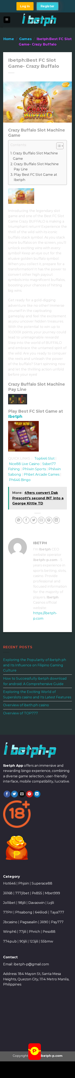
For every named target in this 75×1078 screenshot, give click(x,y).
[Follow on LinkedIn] (37, 794)
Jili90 (44, 922)
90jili (23, 941)
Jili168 (7, 893)
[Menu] (7, 19)
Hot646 (9, 883)
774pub (10, 941)
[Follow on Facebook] (7, 794)
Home (8, 39)
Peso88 (49, 932)
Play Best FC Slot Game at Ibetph (35, 177)
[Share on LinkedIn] (56, 520)
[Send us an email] (22, 794)
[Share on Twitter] (33, 520)
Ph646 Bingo (20, 480)
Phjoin (23, 883)
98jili (22, 903)
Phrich (34, 932)
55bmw (47, 941)
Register (48, 6)
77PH (7, 912)
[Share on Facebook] (26, 520)
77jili (22, 932)
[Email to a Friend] (41, 520)
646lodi (41, 912)
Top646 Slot (44, 458)
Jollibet (9, 903)
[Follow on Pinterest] (29, 794)
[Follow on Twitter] (14, 794)
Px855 (37, 893)
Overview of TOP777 (20, 713)
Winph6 (9, 932)
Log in (25, 6)
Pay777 (57, 922)
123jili (34, 941)
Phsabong (23, 912)
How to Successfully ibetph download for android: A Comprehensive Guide (35, 681)
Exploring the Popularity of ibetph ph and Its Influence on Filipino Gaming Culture (34, 665)
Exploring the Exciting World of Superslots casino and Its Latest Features (37, 694)
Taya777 (57, 912)
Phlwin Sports (34, 469)
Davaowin (36, 903)
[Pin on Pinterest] (48, 520)
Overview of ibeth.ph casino (26, 705)
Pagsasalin (28, 922)
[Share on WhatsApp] (18, 520)
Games (25, 39)
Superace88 (42, 883)
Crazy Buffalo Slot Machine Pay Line (36, 166)
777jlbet (22, 893)
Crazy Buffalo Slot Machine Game (35, 156)
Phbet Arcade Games (41, 474)
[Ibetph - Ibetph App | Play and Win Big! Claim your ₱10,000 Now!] (39, 19)
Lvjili (50, 903)
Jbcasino (10, 922)
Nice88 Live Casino (24, 464)
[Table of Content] (60, 146)
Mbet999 (52, 893)
